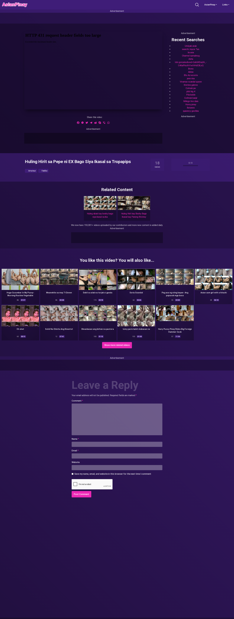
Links (225, 4)
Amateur (32, 171)
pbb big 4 (190, 91)
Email (75, 450)
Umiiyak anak (191, 46)
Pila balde (190, 94)
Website (75, 462)
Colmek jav (191, 88)
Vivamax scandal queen (191, 81)
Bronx (191, 68)
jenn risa (190, 78)
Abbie (191, 72)
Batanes (191, 107)
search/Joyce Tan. (191, 49)
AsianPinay (209, 4)
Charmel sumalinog (191, 55)
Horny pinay (190, 104)
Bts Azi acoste (191, 75)
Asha (190, 59)
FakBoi (44, 171)
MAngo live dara (190, 101)
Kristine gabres (191, 85)
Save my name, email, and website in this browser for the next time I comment (112, 474)
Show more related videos (117, 345)
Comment (77, 400)
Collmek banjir (190, 98)
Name (75, 439)
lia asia (191, 52)
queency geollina (191, 111)
